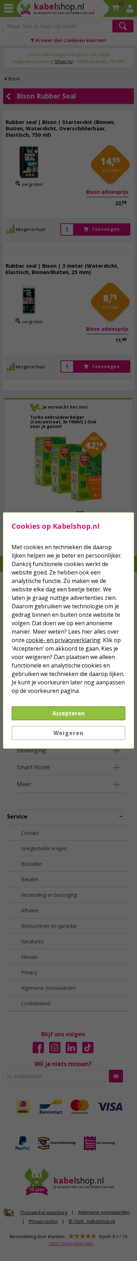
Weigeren (68, 733)
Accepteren (68, 713)
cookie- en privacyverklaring (63, 640)
